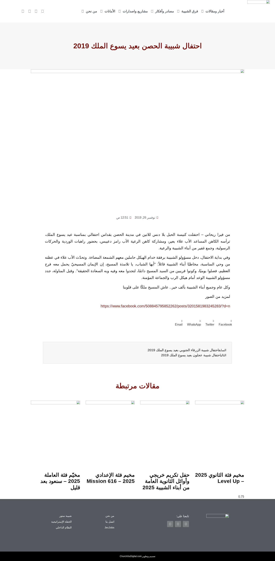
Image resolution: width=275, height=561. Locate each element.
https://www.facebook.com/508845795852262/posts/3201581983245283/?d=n (165, 306)
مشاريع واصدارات (135, 11)
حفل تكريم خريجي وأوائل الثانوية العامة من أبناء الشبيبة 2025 (166, 481)
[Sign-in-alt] (43, 11)
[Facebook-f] (36, 11)
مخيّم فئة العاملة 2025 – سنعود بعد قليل (60, 481)
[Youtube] (23, 11)
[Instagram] (29, 11)
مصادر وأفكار (164, 11)
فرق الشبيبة (189, 11)
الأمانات (110, 11)
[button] (225, 323)
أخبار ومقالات (215, 11)
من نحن (91, 11)
